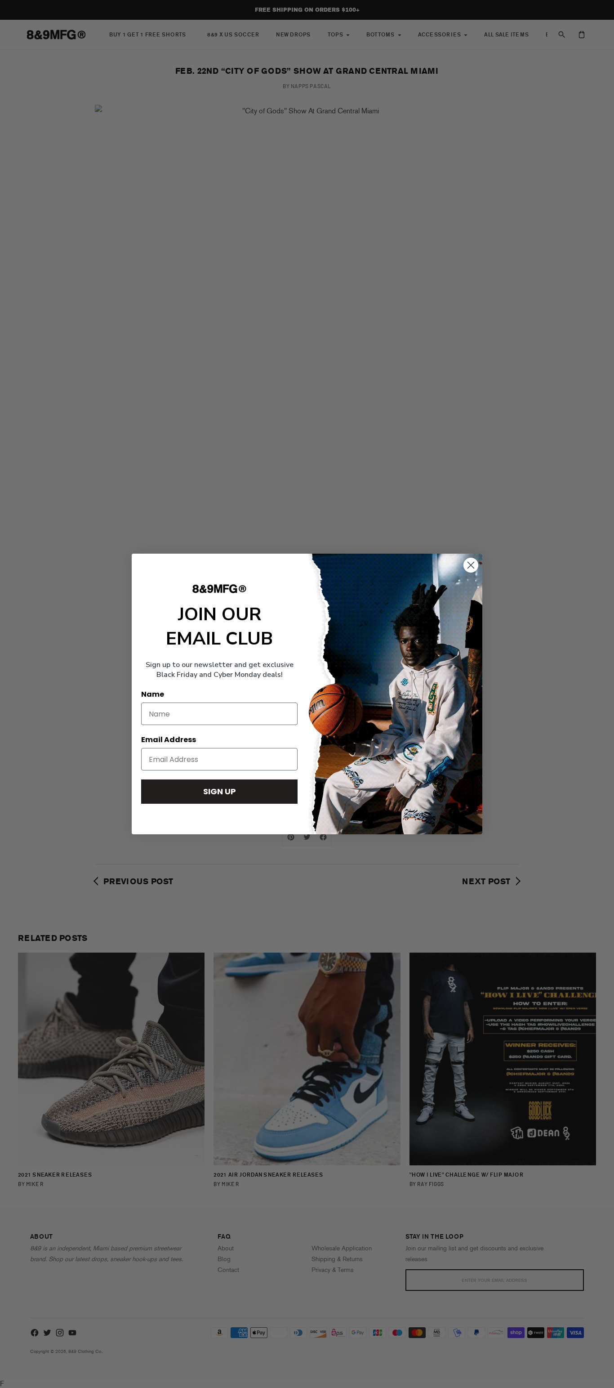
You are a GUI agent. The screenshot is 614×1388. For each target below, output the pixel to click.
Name (152, 694)
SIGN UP (219, 791)
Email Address (168, 739)
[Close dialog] (471, 565)
